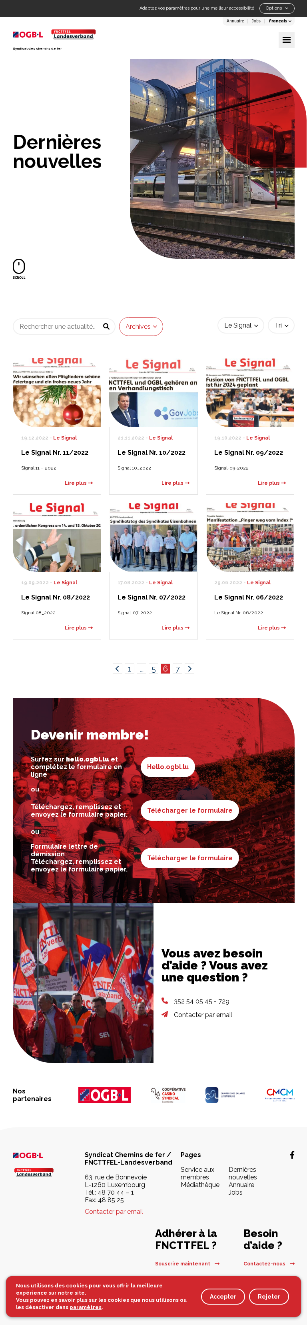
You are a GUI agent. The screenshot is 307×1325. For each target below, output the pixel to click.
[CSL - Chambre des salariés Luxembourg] (225, 1095)
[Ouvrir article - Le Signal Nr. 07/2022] (153, 537)
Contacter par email (203, 1015)
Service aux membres (197, 1173)
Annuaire (235, 21)
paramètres (86, 1307)
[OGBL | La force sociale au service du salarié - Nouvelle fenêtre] (34, 1155)
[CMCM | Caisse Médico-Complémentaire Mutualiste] (279, 1095)
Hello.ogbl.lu (168, 767)
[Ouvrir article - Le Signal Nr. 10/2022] (153, 392)
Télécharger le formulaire (190, 810)
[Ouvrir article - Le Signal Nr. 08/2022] (57, 537)
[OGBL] (104, 1095)
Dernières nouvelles (243, 1173)
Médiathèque (200, 1185)
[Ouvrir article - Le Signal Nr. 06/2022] (250, 537)
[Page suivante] (189, 668)
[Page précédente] (117, 668)
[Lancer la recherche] (106, 326)
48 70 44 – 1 (116, 1192)
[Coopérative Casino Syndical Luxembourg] (168, 1095)
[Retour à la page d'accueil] (73, 34)
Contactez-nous (265, 1264)
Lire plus (76, 483)
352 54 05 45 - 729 (201, 1001)
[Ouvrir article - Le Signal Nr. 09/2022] (250, 392)
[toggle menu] (287, 40)
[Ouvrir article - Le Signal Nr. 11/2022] (57, 392)
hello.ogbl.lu (87, 759)
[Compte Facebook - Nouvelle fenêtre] (292, 1155)
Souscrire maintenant (183, 1264)
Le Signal (65, 438)
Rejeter (269, 1296)
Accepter (223, 1296)
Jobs (256, 21)
